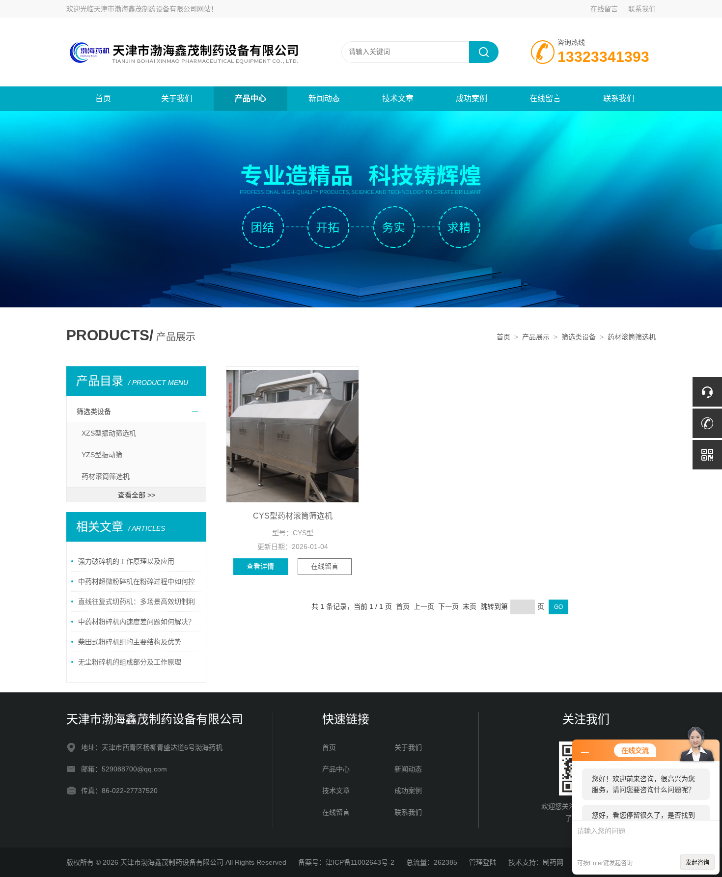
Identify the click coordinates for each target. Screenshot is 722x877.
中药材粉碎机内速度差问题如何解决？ (136, 622)
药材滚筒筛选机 (632, 337)
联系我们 (642, 9)
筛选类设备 (578, 337)
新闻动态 (324, 98)
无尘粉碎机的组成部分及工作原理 (129, 662)
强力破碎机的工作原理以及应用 (126, 561)
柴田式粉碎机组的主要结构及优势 (129, 642)
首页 (103, 98)
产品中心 (250, 98)
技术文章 (398, 98)
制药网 (553, 862)
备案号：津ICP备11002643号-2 (346, 862)
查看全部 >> (136, 495)
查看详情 (260, 566)
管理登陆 (483, 862)
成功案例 (471, 98)
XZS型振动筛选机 (109, 433)
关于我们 (177, 98)
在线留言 (604, 9)
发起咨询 (697, 862)
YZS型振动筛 (102, 455)
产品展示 (536, 337)
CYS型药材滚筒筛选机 (293, 516)
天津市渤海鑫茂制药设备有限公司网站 (152, 9)
